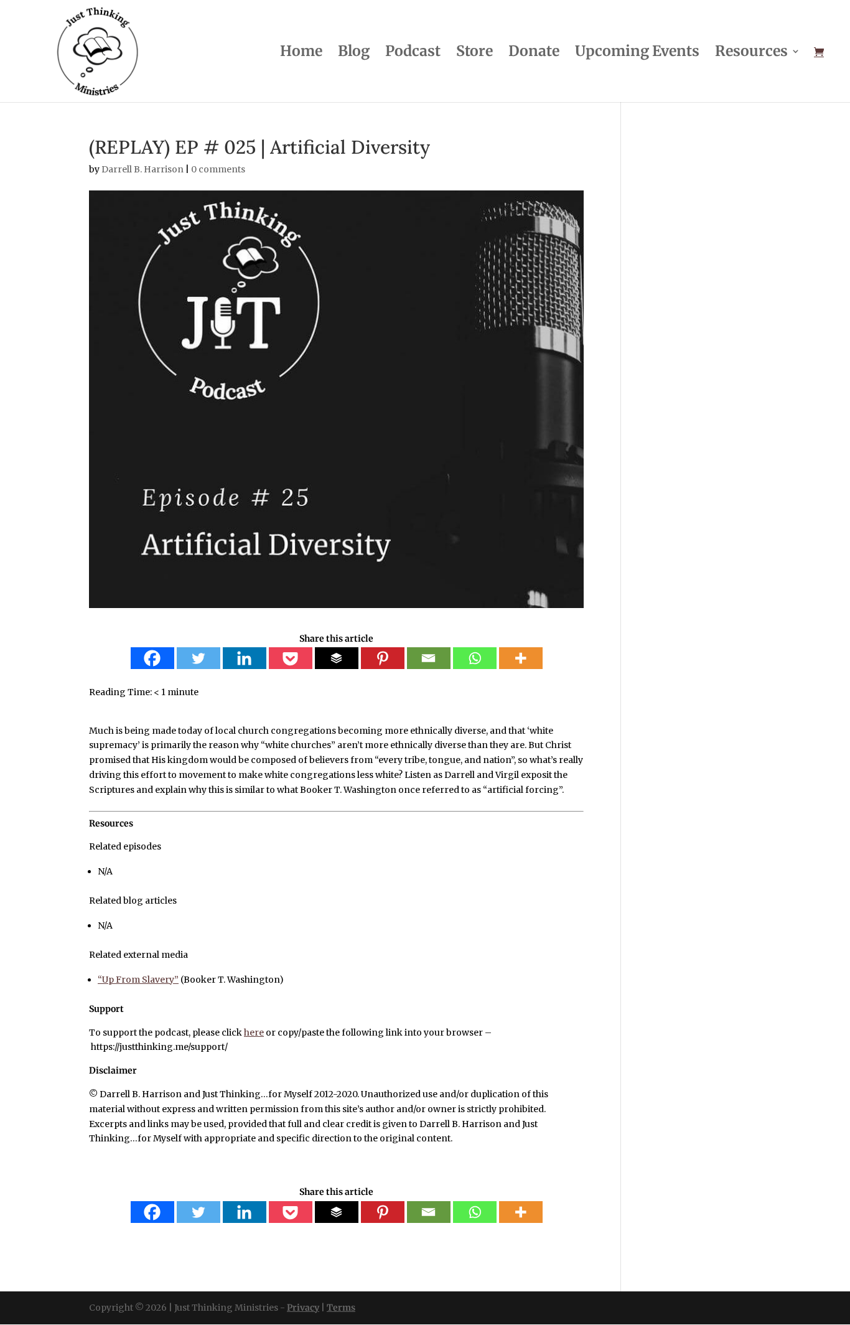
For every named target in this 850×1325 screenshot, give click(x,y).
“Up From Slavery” (138, 979)
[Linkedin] (244, 658)
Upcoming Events (637, 53)
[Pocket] (290, 658)
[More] (521, 658)
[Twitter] (198, 658)
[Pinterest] (382, 658)
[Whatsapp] (475, 658)
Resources (751, 53)
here (254, 1032)
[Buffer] (336, 658)
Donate (533, 53)
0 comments (218, 169)
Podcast (413, 53)
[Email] (429, 658)
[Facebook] (152, 658)
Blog (354, 53)
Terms (341, 1307)
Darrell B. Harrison (142, 169)
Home (301, 53)
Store (474, 53)
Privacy (303, 1307)
